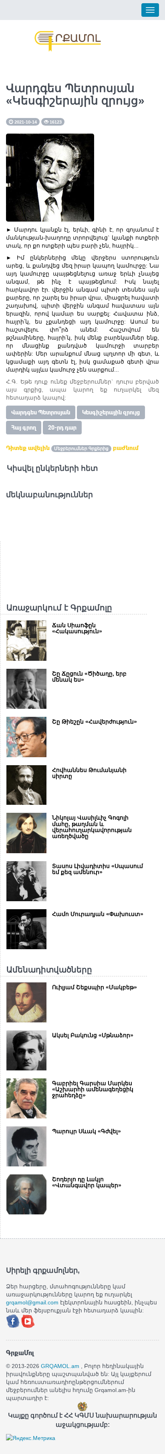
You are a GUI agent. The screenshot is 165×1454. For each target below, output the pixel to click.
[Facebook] (13, 1321)
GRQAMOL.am (60, 1366)
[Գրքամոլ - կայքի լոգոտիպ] (68, 41)
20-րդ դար (62, 427)
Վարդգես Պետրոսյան (40, 412)
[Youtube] (28, 1321)
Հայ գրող (23, 427)
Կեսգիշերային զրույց (111, 412)
